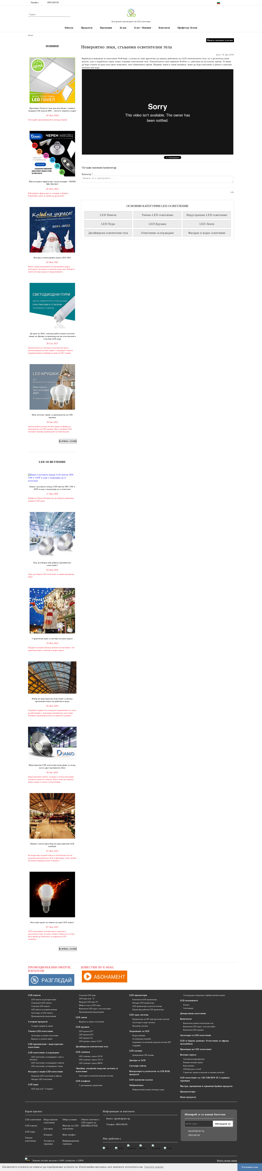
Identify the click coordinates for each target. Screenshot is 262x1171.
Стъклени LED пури (87, 995)
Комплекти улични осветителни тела (198, 1023)
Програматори (187, 1092)
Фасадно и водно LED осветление (45, 1071)
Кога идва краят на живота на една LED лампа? (52, 922)
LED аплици (135, 1051)
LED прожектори (138, 995)
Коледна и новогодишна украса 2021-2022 (52, 258)
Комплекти (186, 1019)
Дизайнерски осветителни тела (108, 232)
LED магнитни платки (141, 1080)
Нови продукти (188, 1097)
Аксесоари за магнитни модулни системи (96, 1076)
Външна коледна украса (193, 1062)
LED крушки (82, 1027)
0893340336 (53, 2)
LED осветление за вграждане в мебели (47, 1063)
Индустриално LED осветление (206, 215)
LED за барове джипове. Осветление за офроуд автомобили (204, 1042)
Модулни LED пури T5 (88, 1002)
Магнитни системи (140, 1026)
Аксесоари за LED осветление (195, 1035)
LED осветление (33, 1119)
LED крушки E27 (86, 1031)
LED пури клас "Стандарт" (42, 1089)
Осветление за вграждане (157, 232)
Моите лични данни (227, 1160)
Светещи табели (137, 1066)
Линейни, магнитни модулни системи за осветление (97, 1070)
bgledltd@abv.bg (122, 1119)
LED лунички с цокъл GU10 (90, 1056)
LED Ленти (207, 223)
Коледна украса (188, 1055)
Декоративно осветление (193, 1013)
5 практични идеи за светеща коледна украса (52, 639)
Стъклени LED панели (40, 1006)
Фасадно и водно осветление (206, 232)
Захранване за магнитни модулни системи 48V (151, 1042)
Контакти (164, 27)
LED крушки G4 (86, 1038)
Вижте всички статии (220, 40)
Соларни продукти (38, 1022)
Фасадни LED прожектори (143, 1003)
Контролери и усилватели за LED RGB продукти (149, 1072)
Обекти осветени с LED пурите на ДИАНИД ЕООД (90, 1122)
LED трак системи (138, 1015)
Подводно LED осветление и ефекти (46, 1076)
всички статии (67, 441)
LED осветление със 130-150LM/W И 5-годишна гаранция (205, 1079)
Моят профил (69, 1135)
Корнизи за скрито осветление (91, 1022)
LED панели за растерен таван (43, 1000)
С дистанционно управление (90, 1085)
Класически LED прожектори (144, 1000)
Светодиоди (188, 1008)
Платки (186, 1005)
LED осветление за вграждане (43, 1053)
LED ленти (81, 1017)
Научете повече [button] (153, 1167)
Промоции (106, 27)
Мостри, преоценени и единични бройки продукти (206, 1086)
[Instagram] (232, 2)
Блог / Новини (142, 27)
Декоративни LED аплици (143, 1055)
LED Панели (108, 215)
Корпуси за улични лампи (41, 1039)
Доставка (48, 1129)
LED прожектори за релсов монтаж (147, 1006)
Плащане (48, 1135)
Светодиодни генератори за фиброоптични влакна (204, 995)
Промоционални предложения (43, 1016)
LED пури (33, 1084)
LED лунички (83, 1052)
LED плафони (83, 1081)
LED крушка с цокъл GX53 (90, 1041)
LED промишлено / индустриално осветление (45, 1045)
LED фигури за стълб (192, 1069)
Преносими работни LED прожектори (148, 1010)
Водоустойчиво (138, 1035)
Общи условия (69, 1119)
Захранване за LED (139, 1031)
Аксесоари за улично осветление (44, 1035)
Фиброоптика (136, 1085)
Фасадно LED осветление (41, 1079)
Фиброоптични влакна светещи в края (148, 1090)
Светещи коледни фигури (193, 1059)
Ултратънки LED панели (41, 1003)
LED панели (34, 995)
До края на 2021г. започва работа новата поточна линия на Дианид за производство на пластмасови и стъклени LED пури (52, 336)
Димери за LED (137, 1060)
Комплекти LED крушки (193, 1030)
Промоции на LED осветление (196, 1049)
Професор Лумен (187, 27)
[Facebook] (227, 2)
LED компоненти (189, 1000)
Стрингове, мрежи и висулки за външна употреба (203, 1072)
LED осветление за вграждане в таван (47, 1066)
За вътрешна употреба (141, 1039)
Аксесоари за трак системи (143, 1022)
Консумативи (188, 1066)
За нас (123, 27)
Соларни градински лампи (42, 1026)
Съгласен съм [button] (250, 1167)
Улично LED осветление (157, 215)
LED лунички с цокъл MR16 (91, 1063)
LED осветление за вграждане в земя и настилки (47, 1058)
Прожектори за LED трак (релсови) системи (150, 1019)
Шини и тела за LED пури (89, 1005)
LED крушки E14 (86, 1035)
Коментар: (87, 174)
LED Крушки (157, 223)
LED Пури (108, 223)
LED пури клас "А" (87, 999)
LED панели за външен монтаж (44, 1010)
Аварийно (136, 1046)
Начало (69, 27)
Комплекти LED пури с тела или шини (95, 1009)
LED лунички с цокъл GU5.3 (91, 1060)
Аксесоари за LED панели (42, 1013)
